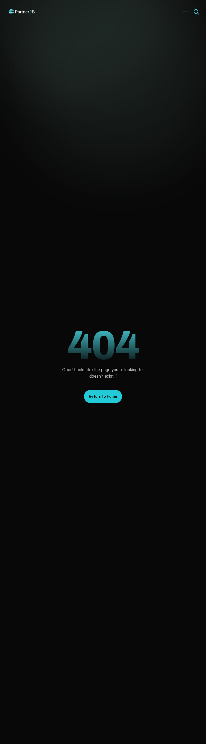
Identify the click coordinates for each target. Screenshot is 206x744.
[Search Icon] (196, 11)
